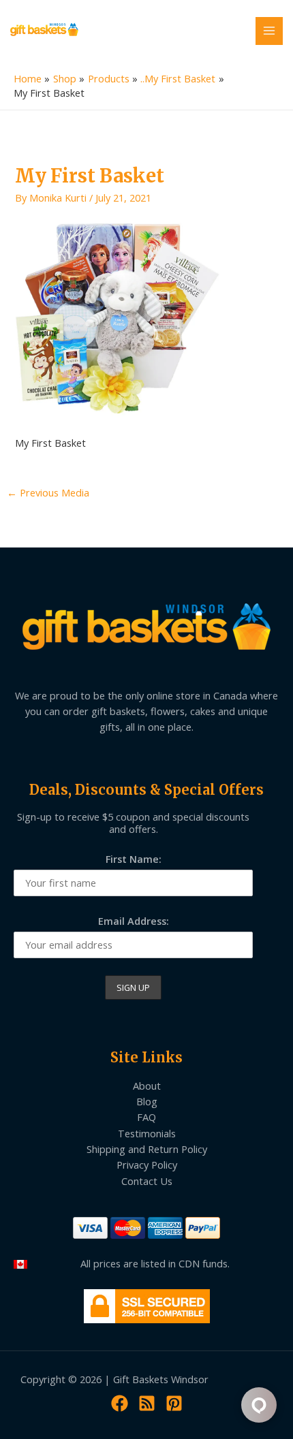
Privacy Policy (147, 1164)
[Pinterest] (174, 1403)
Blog (146, 1101)
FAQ (146, 1117)
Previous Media (48, 492)
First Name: (133, 859)
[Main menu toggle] (269, 30)
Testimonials (147, 1133)
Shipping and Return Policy (147, 1149)
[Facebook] (119, 1403)
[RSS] (146, 1403)
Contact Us (146, 1181)
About (147, 1085)
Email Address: (133, 921)
